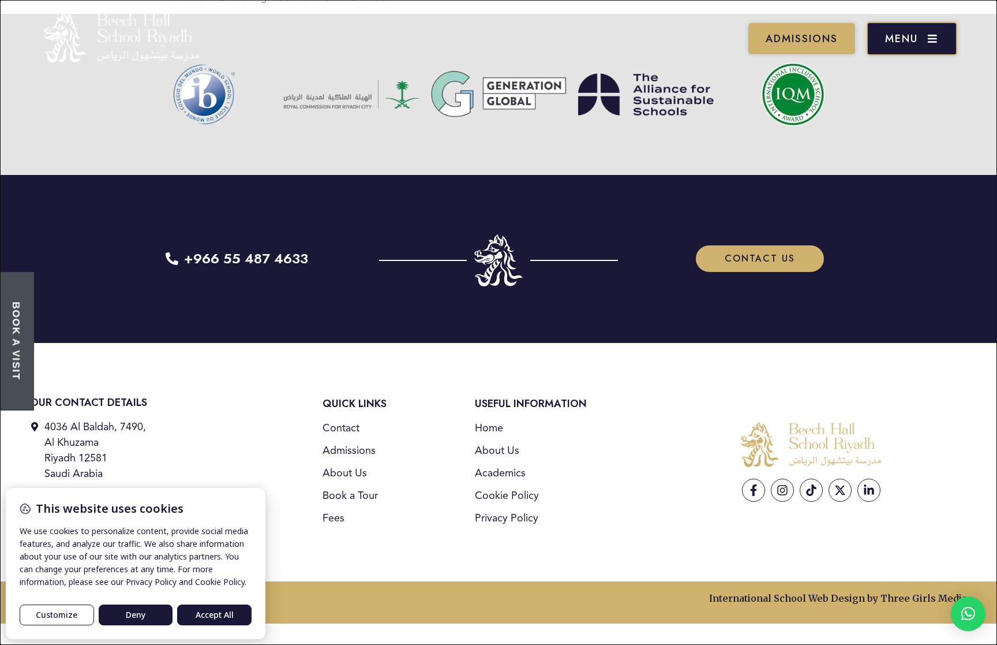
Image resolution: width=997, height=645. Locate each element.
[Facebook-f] (753, 490)
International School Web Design (787, 598)
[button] (968, 613)
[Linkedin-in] (868, 490)
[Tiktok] (811, 490)
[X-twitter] (840, 490)
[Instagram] (782, 490)
